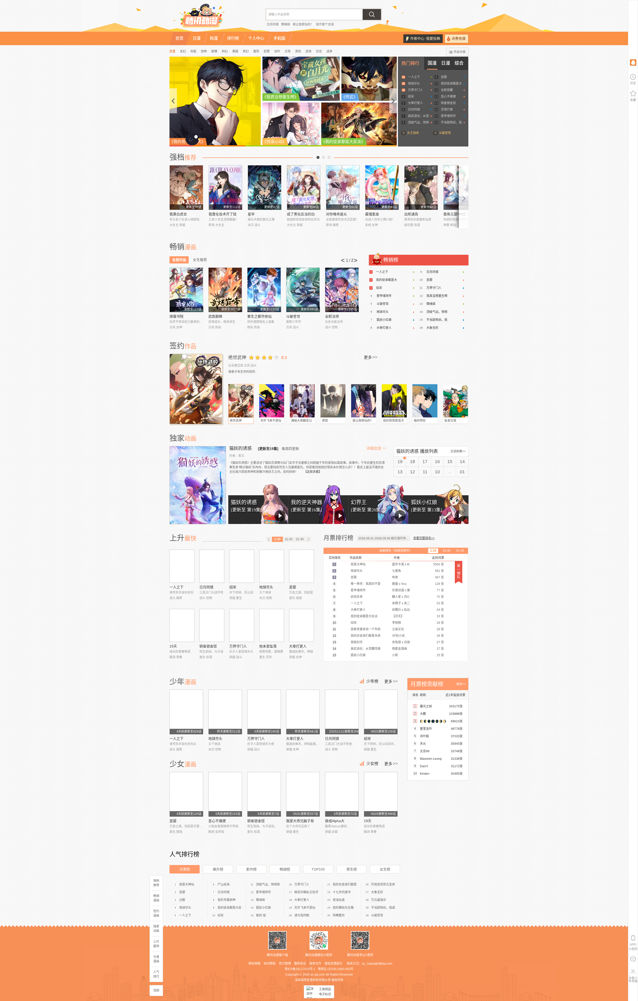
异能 (193, 51)
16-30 (447, 550)
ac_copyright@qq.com (377, 963)
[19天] (181, 625)
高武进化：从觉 (418, 116)
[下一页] (308, 539)
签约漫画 (156, 913)
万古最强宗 (378, 900)
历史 (319, 51)
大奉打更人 (415, 103)
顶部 (156, 990)
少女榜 (372, 763)
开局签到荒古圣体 (383, 884)
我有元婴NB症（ (456, 214)
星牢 (251, 214)
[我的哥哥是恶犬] (394, 400)
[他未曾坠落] (271, 625)
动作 (277, 51)
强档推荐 (156, 883)
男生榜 (351, 869)
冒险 (256, 51)
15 (449, 461)
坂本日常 (450, 420)
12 (412, 471)
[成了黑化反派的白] (303, 187)
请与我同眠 (301, 915)
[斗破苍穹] (303, 289)
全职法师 (332, 316)
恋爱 (172, 51)
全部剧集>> (458, 451)
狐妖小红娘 (384, 320)
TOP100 (318, 869)
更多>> (461, 684)
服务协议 (300, 963)
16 (437, 461)
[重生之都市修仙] (264, 289)
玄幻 (183, 51)
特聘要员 (339, 915)
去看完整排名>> (424, 538)
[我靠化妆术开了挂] (225, 187)
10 (437, 471)
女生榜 (385, 869)
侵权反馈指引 (333, 963)
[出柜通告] (421, 187)
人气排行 (156, 974)
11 (425, 471)
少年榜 (372, 681)
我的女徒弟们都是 (345, 884)
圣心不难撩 (448, 96)
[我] (633, 62)
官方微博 (285, 963)
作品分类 (460, 52)
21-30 (300, 539)
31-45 (460, 550)
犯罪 (267, 51)
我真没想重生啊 (436, 296)
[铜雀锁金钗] (211, 625)
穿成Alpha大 (334, 821)
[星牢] (264, 187)
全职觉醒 (447, 90)
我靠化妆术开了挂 (223, 214)
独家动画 (156, 929)
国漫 (432, 63)
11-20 (289, 539)
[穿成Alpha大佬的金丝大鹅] (342, 794)
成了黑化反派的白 (301, 214)
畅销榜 (285, 869)
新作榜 (251, 869)
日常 (288, 51)
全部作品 (179, 260)
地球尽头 (414, 83)
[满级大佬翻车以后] (302, 400)
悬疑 (235, 51)
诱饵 (325, 420)
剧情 (214, 51)
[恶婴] (301, 566)
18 (412, 461)
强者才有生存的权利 (241, 372)
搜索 (372, 14)
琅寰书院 (176, 316)
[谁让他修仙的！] (363, 400)
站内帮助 (270, 963)
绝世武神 (237, 357)
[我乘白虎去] (186, 187)
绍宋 (411, 96)
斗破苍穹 (445, 133)
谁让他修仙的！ (303, 24)
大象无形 (432, 328)
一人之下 (414, 77)
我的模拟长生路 (343, 907)
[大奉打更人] (301, 625)
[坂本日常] (455, 400)
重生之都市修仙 (259, 316)
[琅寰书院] (186, 289)
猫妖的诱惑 (241, 448)
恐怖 (204, 51)
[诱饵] (332, 400)
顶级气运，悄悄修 (268, 884)
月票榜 (184, 869)
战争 (329, 51)
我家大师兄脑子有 (300, 821)
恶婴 (444, 77)
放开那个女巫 (325, 24)
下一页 (328, 157)
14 (462, 461)
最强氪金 (372, 214)
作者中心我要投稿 (425, 38)
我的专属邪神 (227, 900)
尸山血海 (224, 884)
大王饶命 (413, 133)
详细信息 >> (376, 448)
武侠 (309, 51)
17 (424, 461)
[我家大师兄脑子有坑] (303, 794)
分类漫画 (156, 959)
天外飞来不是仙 (270, 420)
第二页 (323, 157)
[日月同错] (211, 566)
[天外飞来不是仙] (271, 400)
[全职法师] (342, 289)
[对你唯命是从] (343, 187)
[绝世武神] (196, 389)
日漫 (445, 63)
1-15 (433, 550)
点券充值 (459, 38)
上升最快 (156, 944)
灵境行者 (447, 109)
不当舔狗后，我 (451, 122)
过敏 (182, 900)
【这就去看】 (313, 472)
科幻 (225, 51)
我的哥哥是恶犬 (393, 420)
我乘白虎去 (178, 214)
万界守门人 (415, 90)
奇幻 (246, 51)
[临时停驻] (424, 400)
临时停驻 (420, 420)
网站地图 (254, 963)
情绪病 (285, 24)
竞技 (298, 51)
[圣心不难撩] (225, 794)
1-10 (277, 539)
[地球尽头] (271, 566)
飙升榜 (218, 869)
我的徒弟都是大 (451, 83)
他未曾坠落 (268, 646)
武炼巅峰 (215, 316)
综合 (459, 63)
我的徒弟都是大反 (229, 907)
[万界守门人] (241, 625)
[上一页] (269, 539)
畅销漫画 (156, 898)
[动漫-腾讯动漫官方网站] (211, 17)
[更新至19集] (268, 449)
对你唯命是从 (336, 214)
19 (400, 461)
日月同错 (273, 24)
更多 (370, 357)
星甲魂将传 (448, 116)
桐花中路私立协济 (306, 892)
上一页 (318, 157)
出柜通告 (411, 214)
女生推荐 (200, 260)
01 (462, 471)
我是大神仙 (186, 884)
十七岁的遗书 (342, 892)
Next (464, 196)
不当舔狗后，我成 (383, 907)
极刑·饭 (261, 915)
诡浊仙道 (339, 900)
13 (400, 471)
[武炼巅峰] (225, 289)
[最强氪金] (382, 187)
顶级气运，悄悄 (418, 122)
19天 (173, 646)
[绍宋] (241, 566)
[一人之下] (181, 566)
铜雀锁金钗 (448, 103)
